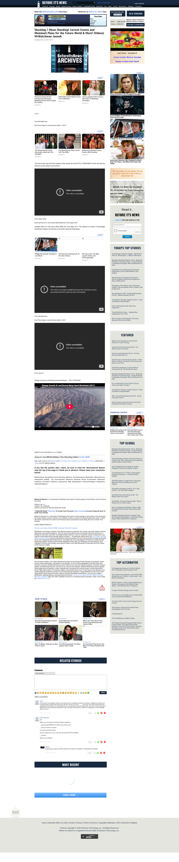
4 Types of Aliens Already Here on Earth (125, 590)
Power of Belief (77, 6)
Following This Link (42, 578)
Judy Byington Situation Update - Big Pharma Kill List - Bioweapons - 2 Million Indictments (127, 254)
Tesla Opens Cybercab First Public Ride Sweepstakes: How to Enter (125, 608)
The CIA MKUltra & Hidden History (123, 618)
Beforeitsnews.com (50, 12)
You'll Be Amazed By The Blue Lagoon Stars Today (69, 645)
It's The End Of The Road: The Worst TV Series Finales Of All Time (93, 645)
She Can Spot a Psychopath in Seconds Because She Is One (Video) (125, 319)
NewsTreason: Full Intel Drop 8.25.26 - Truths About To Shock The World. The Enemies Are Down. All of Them (127, 361)
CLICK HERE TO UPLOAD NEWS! (135, 25)
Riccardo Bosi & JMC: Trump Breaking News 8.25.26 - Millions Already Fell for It (127, 294)
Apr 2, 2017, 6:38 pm (45, 713)
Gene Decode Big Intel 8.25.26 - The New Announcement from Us (125, 354)
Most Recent (122, 6)
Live (105, 6)
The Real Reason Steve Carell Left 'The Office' (68, 151)
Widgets (134, 823)
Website (53, 461)
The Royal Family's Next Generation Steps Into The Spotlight (44, 152)
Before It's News (54, 2)
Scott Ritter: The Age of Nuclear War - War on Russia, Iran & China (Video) (127, 502)
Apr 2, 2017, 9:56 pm (50, 752)
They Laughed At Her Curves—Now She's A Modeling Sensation (126, 553)
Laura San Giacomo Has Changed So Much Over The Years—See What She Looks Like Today (126, 161)
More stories (61, 23)
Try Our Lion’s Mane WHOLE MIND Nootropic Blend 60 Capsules (56, 528)
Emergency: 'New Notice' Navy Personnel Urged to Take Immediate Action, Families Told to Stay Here (127, 287)
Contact (72, 823)
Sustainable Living (89, 6)
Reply (89, 713)
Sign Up (141, 3)
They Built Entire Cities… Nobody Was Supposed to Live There (124, 313)
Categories (138, 6)
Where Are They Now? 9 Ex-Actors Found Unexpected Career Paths (93, 622)
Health (58, 6)
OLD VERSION (135, 13)
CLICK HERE (84, 457)
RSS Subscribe (123, 823)
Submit (127, 237)
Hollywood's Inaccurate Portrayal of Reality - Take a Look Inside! (118, 431)
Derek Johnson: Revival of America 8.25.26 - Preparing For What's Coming (126, 403)
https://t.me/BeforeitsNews (120, 197)
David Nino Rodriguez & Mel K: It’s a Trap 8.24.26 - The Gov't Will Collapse (125, 489)
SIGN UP (118, 220)
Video (110, 6)
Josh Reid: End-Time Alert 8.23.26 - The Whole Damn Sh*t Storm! (125, 495)
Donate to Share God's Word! (127, 61)
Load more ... (70, 795)
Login (136, 3)
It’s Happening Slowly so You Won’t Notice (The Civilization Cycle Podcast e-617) (126, 569)
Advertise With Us (55, 823)
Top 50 (115, 6)
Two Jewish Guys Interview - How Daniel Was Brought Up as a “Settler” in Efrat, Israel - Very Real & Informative (127, 576)
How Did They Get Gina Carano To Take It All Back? (46, 621)
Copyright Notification (107, 823)
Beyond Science (66, 6)
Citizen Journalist (79, 511)
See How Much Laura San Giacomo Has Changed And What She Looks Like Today (135, 432)
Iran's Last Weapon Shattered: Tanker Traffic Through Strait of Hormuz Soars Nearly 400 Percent (126, 509)
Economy (52, 6)
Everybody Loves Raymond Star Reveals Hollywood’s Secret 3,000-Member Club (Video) (125, 271)
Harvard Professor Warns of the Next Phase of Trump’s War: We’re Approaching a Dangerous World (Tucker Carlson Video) (127, 460)
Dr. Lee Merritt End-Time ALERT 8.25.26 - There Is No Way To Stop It (125, 384)
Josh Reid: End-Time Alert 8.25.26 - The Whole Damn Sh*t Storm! (125, 348)
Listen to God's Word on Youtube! (127, 57)
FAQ (65, 823)
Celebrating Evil (117, 614)
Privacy (79, 823)
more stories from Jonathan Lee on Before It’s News (76, 461)
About (44, 823)
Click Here (51, 511)
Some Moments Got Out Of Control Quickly (68, 621)
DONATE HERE (117, 14)
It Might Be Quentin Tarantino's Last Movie (46, 255)
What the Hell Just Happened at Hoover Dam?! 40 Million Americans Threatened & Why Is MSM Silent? (126, 279)
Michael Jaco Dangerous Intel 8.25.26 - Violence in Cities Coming (125, 341)
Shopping (131, 6)
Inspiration (99, 6)
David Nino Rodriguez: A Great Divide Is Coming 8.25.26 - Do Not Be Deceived (125, 368)
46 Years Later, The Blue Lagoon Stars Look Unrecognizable (90, 255)
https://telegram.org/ (136, 190)
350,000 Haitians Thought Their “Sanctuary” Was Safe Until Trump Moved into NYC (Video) (126, 482)
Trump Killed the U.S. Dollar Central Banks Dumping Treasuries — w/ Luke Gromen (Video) (126, 474)
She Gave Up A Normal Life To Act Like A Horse (69, 255)
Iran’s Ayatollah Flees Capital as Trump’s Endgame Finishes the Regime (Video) (125, 467)
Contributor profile (52, 23)
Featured (45, 6)
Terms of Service (90, 823)
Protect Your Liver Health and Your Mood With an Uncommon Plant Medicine (127, 595)
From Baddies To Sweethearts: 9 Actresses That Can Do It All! (125, 116)
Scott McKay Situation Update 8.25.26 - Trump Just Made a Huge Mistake (127, 300)
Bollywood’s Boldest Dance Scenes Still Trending (92, 151)
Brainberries (38, 156)
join (44, 504)
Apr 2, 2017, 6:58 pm (45, 742)
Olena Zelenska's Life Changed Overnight (125, 94)
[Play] (127, 40)
